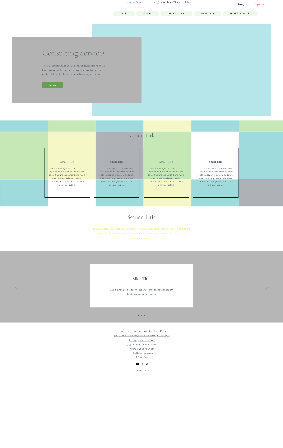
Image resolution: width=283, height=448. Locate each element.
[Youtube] (137, 364)
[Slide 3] (144, 315)
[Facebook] (142, 364)
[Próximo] (266, 287)
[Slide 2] (141, 315)
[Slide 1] (138, 315)
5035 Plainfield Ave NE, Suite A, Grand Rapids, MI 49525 (142, 335)
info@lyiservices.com (142, 340)
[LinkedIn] (147, 364)
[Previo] (16, 287)
